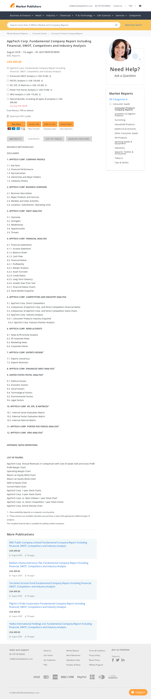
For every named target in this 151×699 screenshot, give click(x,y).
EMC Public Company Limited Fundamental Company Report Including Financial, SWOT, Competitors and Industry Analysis (48, 544)
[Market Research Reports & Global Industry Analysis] (26, 5)
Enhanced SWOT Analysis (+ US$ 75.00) (29, 76)
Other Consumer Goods (126, 133)
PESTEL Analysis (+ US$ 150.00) (25, 80)
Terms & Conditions (97, 650)
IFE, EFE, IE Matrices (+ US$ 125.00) (27, 85)
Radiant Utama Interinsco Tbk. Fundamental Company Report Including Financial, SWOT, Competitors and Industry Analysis (48, 564)
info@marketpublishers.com (80, 6)
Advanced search (133, 24)
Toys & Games (122, 162)
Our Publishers (50, 660)
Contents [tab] (33, 138)
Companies (135, 15)
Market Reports (72, 650)
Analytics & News (73, 665)
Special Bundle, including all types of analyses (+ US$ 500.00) (36, 102)
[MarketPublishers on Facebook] (113, 660)
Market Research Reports (17, 33)
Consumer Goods (121, 104)
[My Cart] (140, 5)
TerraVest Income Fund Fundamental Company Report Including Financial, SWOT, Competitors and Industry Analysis (50, 585)
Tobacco (119, 158)
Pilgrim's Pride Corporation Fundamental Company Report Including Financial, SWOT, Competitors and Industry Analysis (47, 605)
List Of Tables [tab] (54, 138)
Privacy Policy (94, 655)
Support (139, 692)
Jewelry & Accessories (125, 128)
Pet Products (121, 137)
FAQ (130, 6)
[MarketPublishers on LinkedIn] (122, 660)
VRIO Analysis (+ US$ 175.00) (24, 94)
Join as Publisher (121, 649)
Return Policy (94, 660)
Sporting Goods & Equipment (123, 142)
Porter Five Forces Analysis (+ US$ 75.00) (30, 89)
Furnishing (120, 120)
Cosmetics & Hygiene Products (125, 114)
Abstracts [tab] (15, 138)
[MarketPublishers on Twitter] (117, 660)
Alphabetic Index (73, 660)
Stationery (120, 147)
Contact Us (117, 6)
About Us (47, 650)
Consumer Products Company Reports (125, 109)
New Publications (73, 655)
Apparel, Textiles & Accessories (124, 152)
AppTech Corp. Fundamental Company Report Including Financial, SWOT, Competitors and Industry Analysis (37, 70)
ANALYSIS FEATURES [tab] (79, 138)
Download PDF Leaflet (20, 116)
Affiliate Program (96, 665)
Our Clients (48, 655)
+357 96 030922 (104, 6)
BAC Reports (13, 55)
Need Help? (66, 124)
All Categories (117, 99)
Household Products (125, 124)
